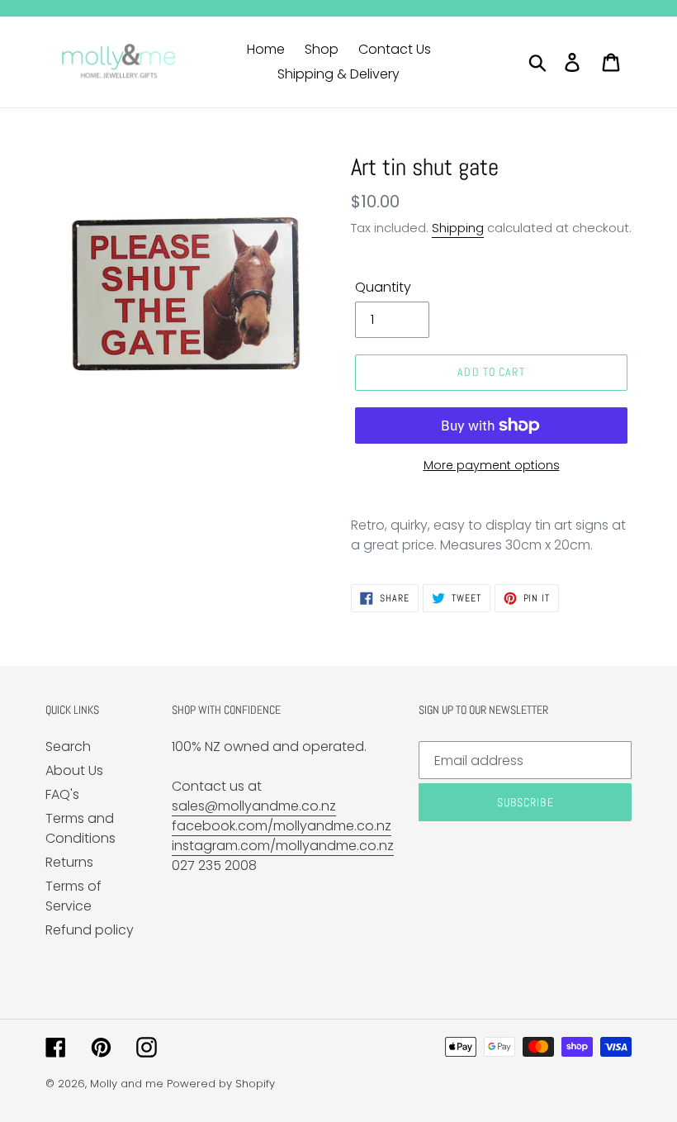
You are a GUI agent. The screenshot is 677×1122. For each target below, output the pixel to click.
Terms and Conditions (80, 828)
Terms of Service (73, 896)
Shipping (458, 227)
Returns (69, 862)
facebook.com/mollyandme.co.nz (281, 825)
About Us (74, 770)
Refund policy (89, 929)
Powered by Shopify (221, 1083)
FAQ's (62, 794)
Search (68, 746)
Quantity (383, 287)
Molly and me (126, 1083)
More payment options (492, 465)
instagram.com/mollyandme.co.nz (283, 845)
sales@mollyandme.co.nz (254, 805)
